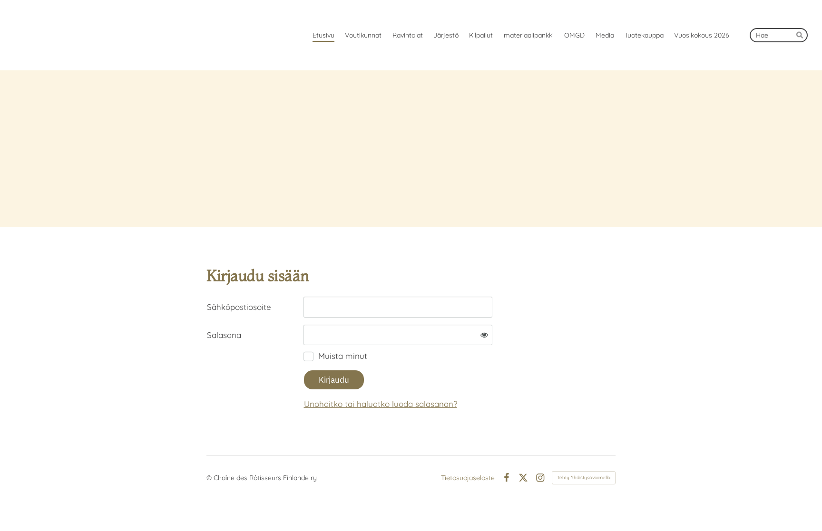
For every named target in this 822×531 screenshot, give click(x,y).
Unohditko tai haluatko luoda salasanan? (380, 404)
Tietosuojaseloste (468, 477)
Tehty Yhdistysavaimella (583, 477)
